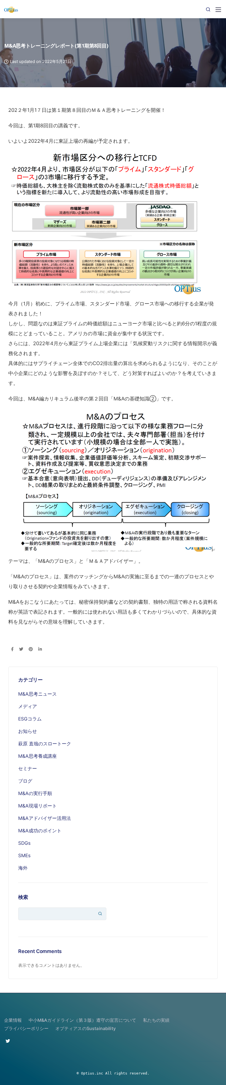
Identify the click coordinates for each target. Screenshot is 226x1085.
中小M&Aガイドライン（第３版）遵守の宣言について (82, 1020)
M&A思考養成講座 (37, 756)
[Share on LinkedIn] (40, 649)
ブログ (25, 781)
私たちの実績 (156, 1020)
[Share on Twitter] (21, 649)
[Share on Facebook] (12, 649)
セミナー (27, 768)
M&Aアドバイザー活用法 (44, 818)
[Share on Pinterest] (31, 649)
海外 (23, 868)
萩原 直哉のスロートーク (44, 743)
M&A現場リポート (37, 806)
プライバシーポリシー (26, 1028)
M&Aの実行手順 (35, 793)
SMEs (24, 855)
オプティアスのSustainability (85, 1028)
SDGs (24, 843)
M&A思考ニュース (37, 694)
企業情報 (13, 1020)
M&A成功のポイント (39, 830)
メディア (27, 706)
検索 (23, 897)
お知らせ (27, 731)
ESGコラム (30, 719)
